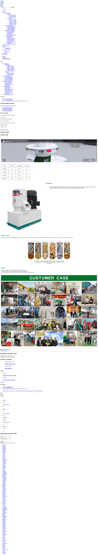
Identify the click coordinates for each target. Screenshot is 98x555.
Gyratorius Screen (10, 40)
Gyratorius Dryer (10, 36)
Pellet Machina (8, 368)
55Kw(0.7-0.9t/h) (13, 17)
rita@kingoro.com (10, 99)
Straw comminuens (10, 31)
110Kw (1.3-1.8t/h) (13, 21)
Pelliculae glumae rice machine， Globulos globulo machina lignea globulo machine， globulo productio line (22, 390)
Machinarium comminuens (10, 30)
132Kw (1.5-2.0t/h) (13, 22)
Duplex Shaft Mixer (10, 39)
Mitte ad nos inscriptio (4, 129)
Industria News (7, 49)
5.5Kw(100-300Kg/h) (11, 26)
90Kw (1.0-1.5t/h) (13, 20)
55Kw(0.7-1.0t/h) (13, 19)
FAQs (6, 52)
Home (4, 11)
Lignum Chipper (10, 32)
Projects (4, 44)
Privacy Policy (5, 54)
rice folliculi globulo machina (10, 43)
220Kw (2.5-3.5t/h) (13, 24)
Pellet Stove (9, 42)
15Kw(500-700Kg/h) (11, 28)
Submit (2, 441)
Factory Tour (7, 51)
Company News (8, 48)
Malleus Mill (9, 33)
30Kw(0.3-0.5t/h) (13, 15)
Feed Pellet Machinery (9, 25)
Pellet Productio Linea (10, 364)
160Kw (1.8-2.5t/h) (13, 23)
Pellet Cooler (9, 37)
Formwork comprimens (11, 34)
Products (4, 12)
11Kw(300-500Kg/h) (11, 27)
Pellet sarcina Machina (11, 38)
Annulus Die (9, 18)
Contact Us (5, 53)
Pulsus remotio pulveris (11, 41)
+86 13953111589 (8, 98)
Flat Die (8, 14)
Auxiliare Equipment (8, 35)
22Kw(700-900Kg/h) (11, 29)
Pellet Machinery (8, 13)
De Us (4, 50)
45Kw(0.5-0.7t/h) (13, 16)
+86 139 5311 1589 (6, 422)
